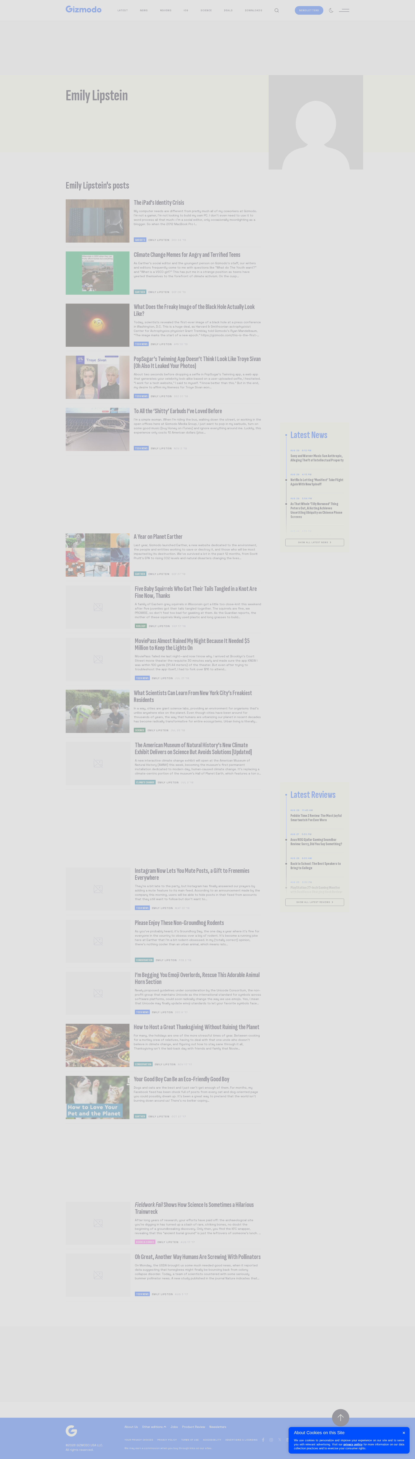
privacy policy (352, 1444)
